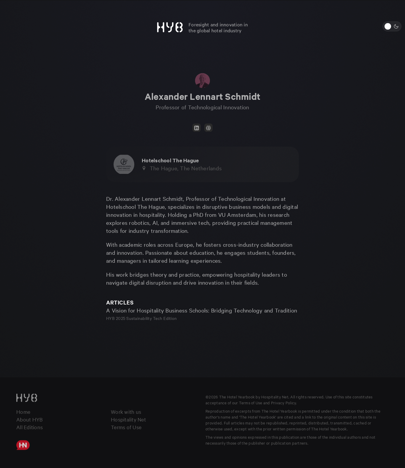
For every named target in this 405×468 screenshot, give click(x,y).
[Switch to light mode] (391, 26)
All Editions (29, 427)
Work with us (126, 411)
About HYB (29, 419)
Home (23, 411)
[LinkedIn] (196, 128)
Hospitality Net (128, 419)
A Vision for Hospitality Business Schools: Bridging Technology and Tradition (201, 310)
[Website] (208, 128)
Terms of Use (126, 427)
